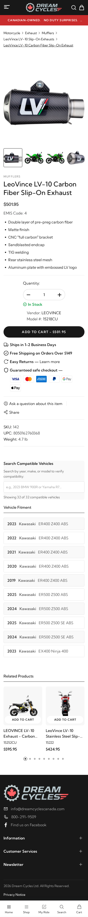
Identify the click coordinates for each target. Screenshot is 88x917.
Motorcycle (12, 33)
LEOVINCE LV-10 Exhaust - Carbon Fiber (19, 733)
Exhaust (31, 33)
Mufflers (48, 33)
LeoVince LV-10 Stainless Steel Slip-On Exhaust (63, 733)
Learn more (50, 361)
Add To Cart (23, 719)
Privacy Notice (14, 894)
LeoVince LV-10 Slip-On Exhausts (29, 39)
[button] (25, 759)
